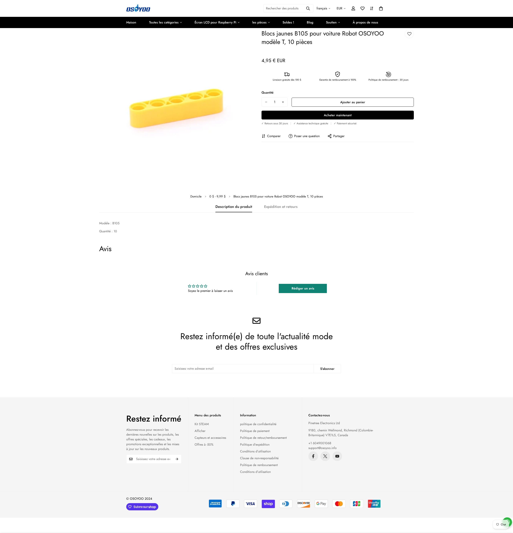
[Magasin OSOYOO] (138, 8)
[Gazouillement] (325, 456)
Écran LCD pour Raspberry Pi (215, 22)
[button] (381, 8)
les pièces (259, 22)
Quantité (268, 92)
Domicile (196, 196)
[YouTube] (337, 456)
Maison (131, 22)
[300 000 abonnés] (313, 456)
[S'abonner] (177, 459)
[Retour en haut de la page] (505, 511)
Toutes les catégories (164, 22)
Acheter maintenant (337, 115)
